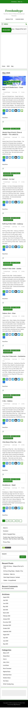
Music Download (15, 81)
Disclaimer (5, 531)
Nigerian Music (6, 671)
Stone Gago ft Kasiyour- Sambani (14, 1)
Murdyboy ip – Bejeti (8, 485)
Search (4, 554)
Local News (6, 665)
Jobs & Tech (6, 662)
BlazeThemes (17, 704)
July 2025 (5, 637)
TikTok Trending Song (8, 684)
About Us (5, 528)
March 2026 (6, 612)
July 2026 (5, 600)
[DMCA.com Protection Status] (6, 548)
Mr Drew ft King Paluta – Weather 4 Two (13, 571)
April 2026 (5, 609)
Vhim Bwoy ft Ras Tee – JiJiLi (11, 442)
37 (17, 520)
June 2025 (5, 640)
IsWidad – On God (8, 179)
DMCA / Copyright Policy (9, 534)
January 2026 (6, 619)
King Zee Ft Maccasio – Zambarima (13, 356)
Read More (5, 117)
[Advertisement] (14, 50)
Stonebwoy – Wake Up (9, 574)
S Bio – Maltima (7, 401)
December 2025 (7, 622)
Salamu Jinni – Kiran (9, 313)
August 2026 (6, 597)
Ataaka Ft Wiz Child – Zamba (11, 268)
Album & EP (6, 653)
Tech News (6, 681)
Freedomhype (14, 10)
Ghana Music (7, 81)
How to (4, 659)
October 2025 (6, 628)
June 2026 (5, 603)
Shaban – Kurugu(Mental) (9, 580)
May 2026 (5, 606)
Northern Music (8, 83)
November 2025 (7, 625)
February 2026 (6, 615)
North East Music (8, 175)
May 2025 (5, 644)
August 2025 (6, 634)
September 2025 (7, 631)
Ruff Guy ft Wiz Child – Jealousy (12, 224)
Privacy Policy (6, 542)
